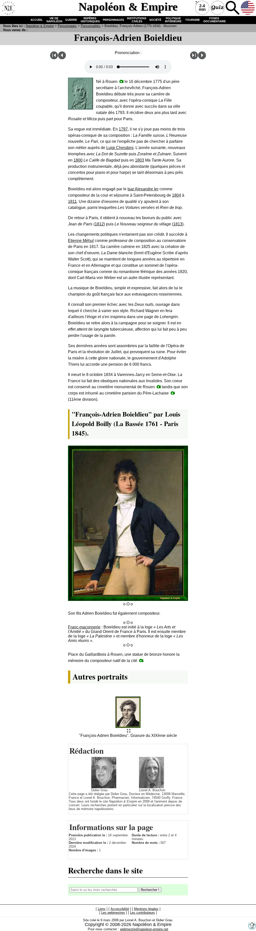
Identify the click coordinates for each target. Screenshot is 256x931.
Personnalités (90, 26)
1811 (72, 201)
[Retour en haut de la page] (252, 928)
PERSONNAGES (113, 19)
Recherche (233, 8)
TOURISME (192, 19)
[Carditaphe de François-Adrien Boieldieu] (159, 386)
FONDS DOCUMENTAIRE (214, 20)
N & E (40, 26)
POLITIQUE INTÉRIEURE (173, 20)
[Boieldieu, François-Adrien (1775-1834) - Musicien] (128, 731)
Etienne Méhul (81, 240)
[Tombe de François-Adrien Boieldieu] (173, 392)
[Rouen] (122, 81)
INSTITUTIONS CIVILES (136, 20)
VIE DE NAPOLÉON (54, 20)
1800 (78, 160)
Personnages (67, 26)
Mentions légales (146, 909)
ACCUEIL (36, 19)
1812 (99, 224)
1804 (176, 195)
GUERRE (71, 19)
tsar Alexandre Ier (143, 189)
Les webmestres (113, 912)
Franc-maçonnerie (84, 627)
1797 (123, 129)
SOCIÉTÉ (155, 19)
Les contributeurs (142, 912)
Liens (102, 909)
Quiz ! (217, 8)
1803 (139, 160)
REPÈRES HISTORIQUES (90, 20)
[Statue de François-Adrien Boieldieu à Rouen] (141, 660)
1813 (177, 224)
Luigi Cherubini (120, 148)
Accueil (8, 8)
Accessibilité (119, 909)
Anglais (248, 8)
